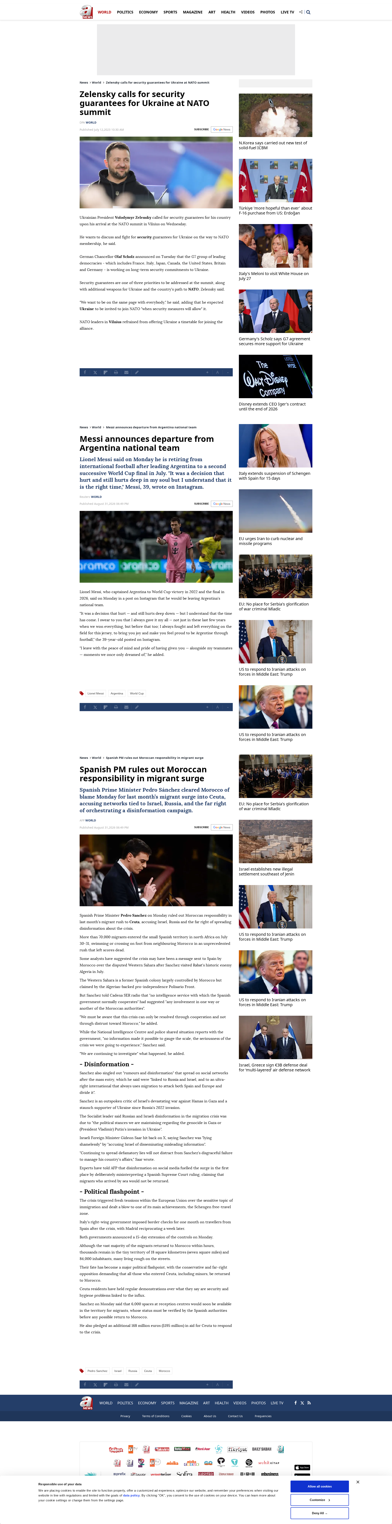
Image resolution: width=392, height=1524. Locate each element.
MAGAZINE (193, 12)
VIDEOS (248, 12)
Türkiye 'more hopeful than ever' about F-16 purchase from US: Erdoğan (275, 211)
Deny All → (320, 1513)
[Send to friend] (126, 372)
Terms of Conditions (155, 1416)
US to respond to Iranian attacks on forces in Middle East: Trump (272, 672)
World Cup (121, 473)
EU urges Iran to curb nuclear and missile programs (271, 541)
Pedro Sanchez (97, 1371)
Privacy (125, 1416)
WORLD (104, 12)
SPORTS (170, 12)
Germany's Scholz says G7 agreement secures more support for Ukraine (274, 341)
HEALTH (228, 12)
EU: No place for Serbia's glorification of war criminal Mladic (274, 607)
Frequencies (263, 1416)
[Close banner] (357, 1482)
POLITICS (125, 12)
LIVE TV (287, 12)
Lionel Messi (96, 459)
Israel (154, 803)
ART (211, 12)
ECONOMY (148, 12)
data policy (131, 1495)
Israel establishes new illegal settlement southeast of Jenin (266, 872)
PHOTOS (267, 12)
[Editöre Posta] (137, 372)
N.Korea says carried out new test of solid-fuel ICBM (273, 145)
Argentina (183, 466)
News (84, 82)
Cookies (186, 1416)
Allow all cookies (320, 1486)
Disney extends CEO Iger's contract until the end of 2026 (272, 407)
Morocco (212, 790)
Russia (172, 803)
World (96, 82)
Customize (317, 1500)
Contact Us (235, 1416)
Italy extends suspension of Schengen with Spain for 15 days (274, 476)
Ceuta (216, 797)
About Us (210, 1416)
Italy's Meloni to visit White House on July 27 (274, 276)
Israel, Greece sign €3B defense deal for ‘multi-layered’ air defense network (275, 1068)
